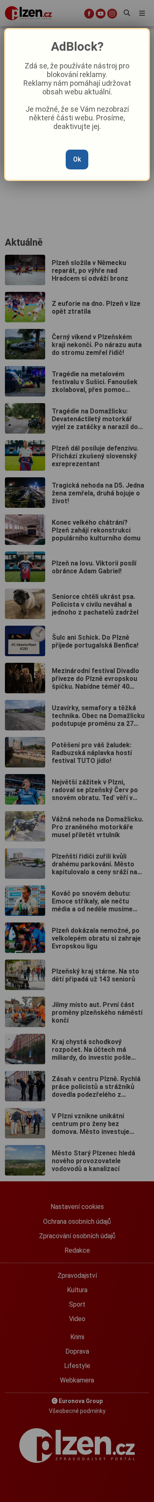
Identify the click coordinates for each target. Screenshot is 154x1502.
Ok (77, 159)
